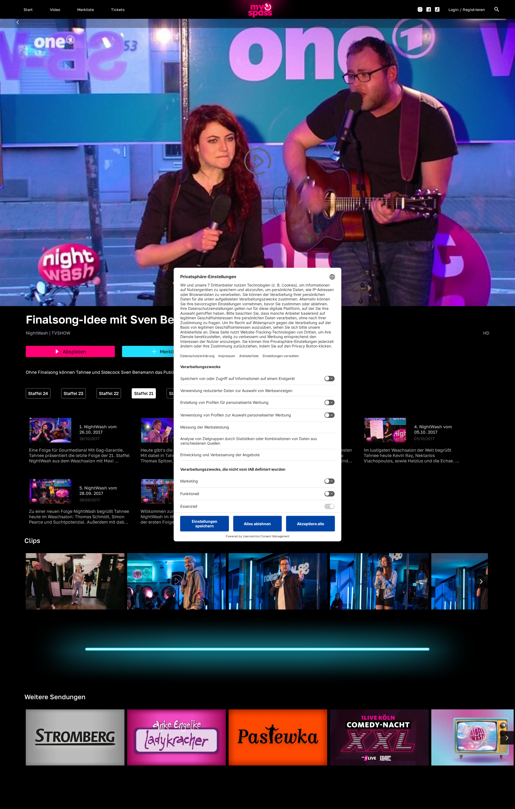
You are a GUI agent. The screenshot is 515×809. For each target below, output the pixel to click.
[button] (28, 9)
